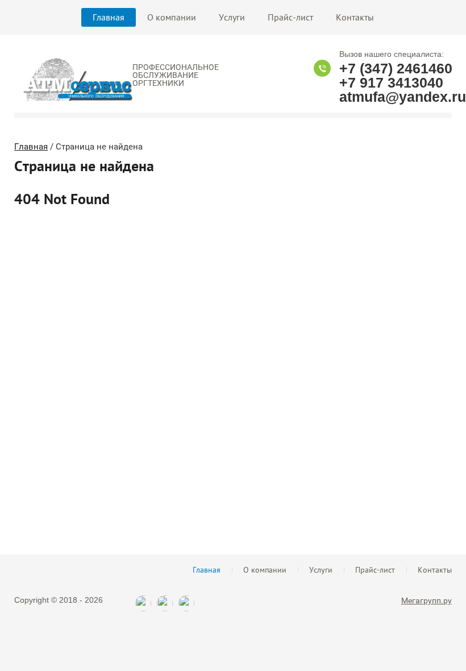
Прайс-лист (290, 17)
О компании (171, 17)
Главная (108, 17)
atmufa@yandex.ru (402, 97)
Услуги (232, 17)
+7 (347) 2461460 (395, 68)
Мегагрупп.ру (426, 600)
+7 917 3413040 (391, 82)
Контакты (355, 17)
